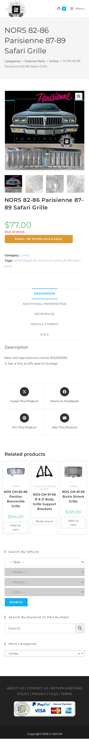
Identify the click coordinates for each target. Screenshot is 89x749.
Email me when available (39, 239)
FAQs (53, 694)
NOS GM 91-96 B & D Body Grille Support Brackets (44, 501)
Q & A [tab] (44, 334)
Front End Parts (44, 486)
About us (15, 688)
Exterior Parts (35, 61)
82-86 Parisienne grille (45, 260)
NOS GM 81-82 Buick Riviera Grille (73, 496)
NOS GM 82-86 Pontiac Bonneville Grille (16, 499)
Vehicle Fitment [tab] (45, 324)
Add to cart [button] (15, 527)
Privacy (39, 694)
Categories (13, 61)
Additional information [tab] (44, 304)
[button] (78, 96)
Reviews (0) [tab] (45, 314)
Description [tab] (44, 293)
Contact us (37, 688)
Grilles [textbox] (43, 653)
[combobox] (45, 653)
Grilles (53, 61)
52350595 (20, 260)
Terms (66, 694)
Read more (44, 521)
